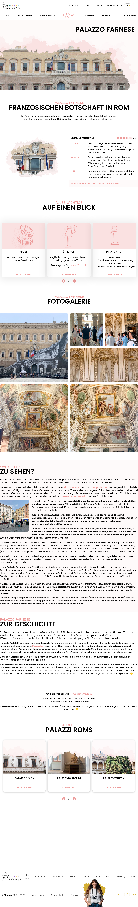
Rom (70, 15)
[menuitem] (127, 5)
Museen (89, 15)
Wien (133, 877)
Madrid (86, 877)
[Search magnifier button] (134, 5)
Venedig (121, 877)
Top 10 (5, 15)
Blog (100, 5)
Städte (88, 5)
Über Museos (114, 5)
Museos (8, 895)
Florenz (73, 877)
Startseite (74, 5)
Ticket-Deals (129, 15)
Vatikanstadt (47, 15)
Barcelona (58, 877)
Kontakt (74, 895)
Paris (98, 877)
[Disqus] (69, 839)
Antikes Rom (24, 15)
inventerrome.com (82, 694)
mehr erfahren (23, 274)
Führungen (108, 15)
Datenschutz (57, 895)
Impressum (38, 895)
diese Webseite (79, 265)
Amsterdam (41, 877)
